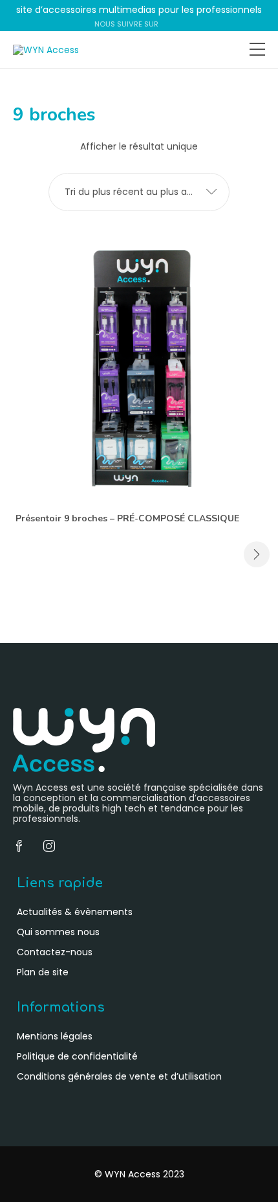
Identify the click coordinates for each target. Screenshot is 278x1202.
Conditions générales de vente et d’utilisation (119, 1076)
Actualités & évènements (75, 912)
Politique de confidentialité (77, 1056)
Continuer (257, 554)
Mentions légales (54, 1036)
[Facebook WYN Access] (166, 24)
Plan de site (43, 972)
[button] (139, 192)
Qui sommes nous (58, 932)
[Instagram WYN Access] (179, 24)
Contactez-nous (54, 952)
